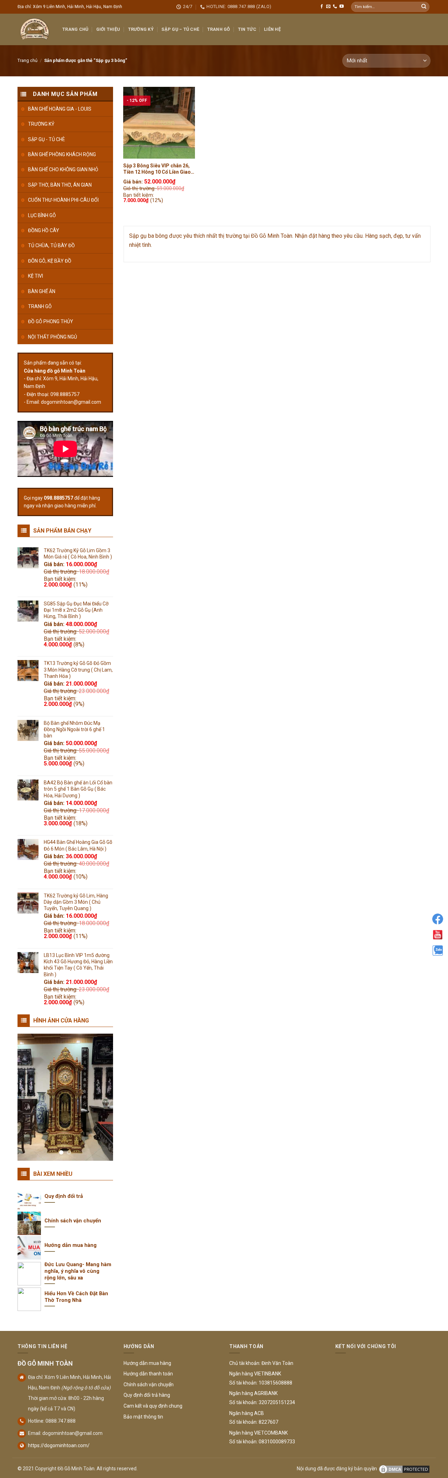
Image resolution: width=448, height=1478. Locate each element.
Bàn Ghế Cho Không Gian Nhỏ (63, 169)
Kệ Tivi (35, 276)
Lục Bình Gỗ (42, 215)
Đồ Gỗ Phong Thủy (50, 321)
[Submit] (424, 7)
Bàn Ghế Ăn (41, 291)
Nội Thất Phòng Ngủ (52, 337)
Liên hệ (272, 29)
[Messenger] (438, 919)
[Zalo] (438, 950)
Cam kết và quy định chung (153, 1406)
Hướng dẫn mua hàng (147, 1363)
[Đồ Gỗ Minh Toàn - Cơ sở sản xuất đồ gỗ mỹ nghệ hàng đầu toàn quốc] (35, 29)
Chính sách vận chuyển (149, 1384)
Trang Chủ (75, 29)
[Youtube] (438, 935)
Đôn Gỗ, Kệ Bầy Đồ (49, 261)
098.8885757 (58, 498)
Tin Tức (247, 29)
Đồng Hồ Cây (43, 230)
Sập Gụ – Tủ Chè (180, 29)
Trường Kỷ (141, 29)
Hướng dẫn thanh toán (148, 1373)
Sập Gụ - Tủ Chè (46, 139)
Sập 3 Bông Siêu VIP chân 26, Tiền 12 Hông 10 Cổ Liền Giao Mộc (157, 169)
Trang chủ (27, 60)
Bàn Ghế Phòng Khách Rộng (62, 154)
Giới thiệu (108, 29)
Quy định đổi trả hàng (147, 1395)
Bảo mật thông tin (143, 1417)
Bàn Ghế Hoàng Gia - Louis (59, 109)
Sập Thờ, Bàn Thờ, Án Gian (60, 185)
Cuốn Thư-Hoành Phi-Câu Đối (63, 200)
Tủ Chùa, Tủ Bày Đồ (51, 245)
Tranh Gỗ (218, 29)
